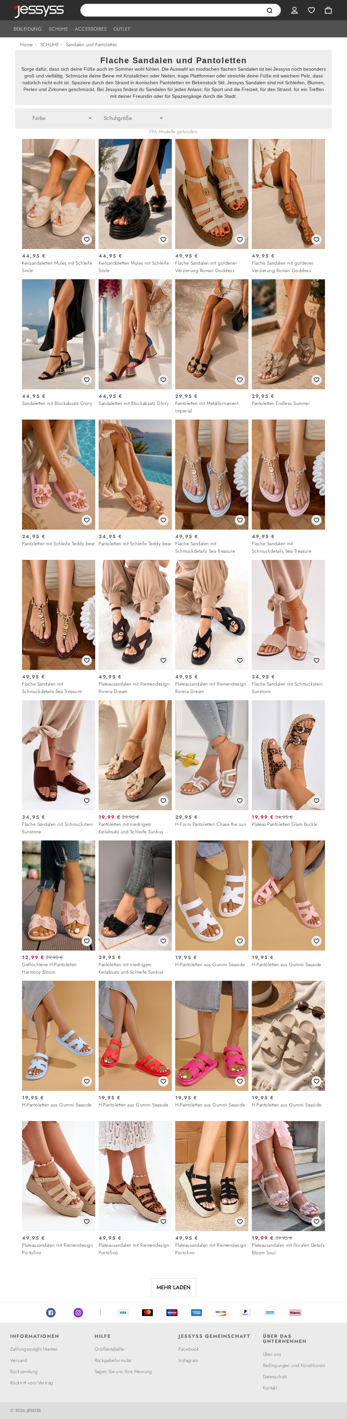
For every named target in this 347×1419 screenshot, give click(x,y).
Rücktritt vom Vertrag (31, 1382)
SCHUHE (58, 28)
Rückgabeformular (113, 1360)
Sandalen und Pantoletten (92, 44)
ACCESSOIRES (91, 28)
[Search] (269, 10)
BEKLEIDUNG (28, 28)
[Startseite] (40, 10)
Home (26, 44)
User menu (294, 10)
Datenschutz (275, 1376)
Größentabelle (109, 1349)
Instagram (78, 1313)
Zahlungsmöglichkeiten (33, 1349)
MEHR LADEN (174, 1287)
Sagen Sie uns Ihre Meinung (123, 1371)
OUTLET (122, 28)
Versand (18, 1360)
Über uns (272, 1354)
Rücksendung (24, 1371)
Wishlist (311, 10)
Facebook (51, 1313)
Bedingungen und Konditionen (294, 1365)
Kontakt (270, 1387)
